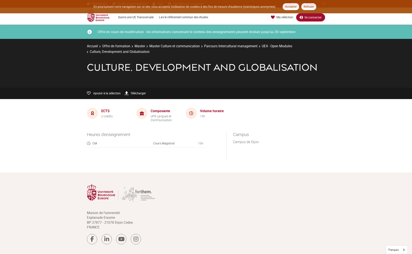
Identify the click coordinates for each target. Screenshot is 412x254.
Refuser (309, 7)
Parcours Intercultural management (231, 46)
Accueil (92, 46)
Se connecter (313, 17)
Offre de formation (116, 46)
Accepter (291, 7)
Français (393, 250)
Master (140, 46)
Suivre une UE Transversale (136, 17)
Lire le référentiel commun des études (183, 17)
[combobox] (397, 250)
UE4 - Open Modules (277, 46)
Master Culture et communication (174, 46)
